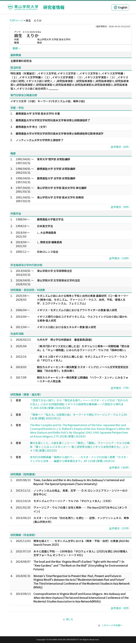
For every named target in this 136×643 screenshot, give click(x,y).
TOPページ (16, 20)
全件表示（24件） (120, 258)
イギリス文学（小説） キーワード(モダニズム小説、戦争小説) (47, 101)
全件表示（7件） (121, 388)
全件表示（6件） (121, 147)
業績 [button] (15, 48)
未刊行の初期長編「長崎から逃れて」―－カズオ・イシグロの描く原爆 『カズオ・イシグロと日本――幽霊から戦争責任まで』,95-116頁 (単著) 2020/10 (79, 459)
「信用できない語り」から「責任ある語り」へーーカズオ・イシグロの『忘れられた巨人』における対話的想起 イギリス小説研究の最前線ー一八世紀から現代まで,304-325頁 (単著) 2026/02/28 (79, 404)
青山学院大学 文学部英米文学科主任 (58, 280)
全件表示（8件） (121, 207)
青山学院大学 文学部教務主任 (54, 271)
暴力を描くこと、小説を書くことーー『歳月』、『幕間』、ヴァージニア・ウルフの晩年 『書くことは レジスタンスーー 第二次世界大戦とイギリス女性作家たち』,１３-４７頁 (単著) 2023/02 (80, 446)
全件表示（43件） (120, 467)
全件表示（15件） (120, 528)
